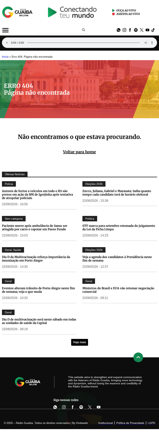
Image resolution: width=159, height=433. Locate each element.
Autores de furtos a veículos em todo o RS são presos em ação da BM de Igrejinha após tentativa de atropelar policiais (37, 194)
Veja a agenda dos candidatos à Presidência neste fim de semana (117, 258)
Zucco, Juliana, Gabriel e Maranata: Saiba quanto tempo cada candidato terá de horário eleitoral (116, 192)
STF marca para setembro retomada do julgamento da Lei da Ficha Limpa (118, 227)
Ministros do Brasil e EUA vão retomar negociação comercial (118, 290)
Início (5, 56)
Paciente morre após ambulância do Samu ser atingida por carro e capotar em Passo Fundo (34, 227)
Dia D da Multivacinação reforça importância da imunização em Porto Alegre (36, 258)
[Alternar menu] (5, 30)
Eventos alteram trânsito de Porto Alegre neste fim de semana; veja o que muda (38, 290)
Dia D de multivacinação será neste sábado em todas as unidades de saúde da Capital (39, 321)
